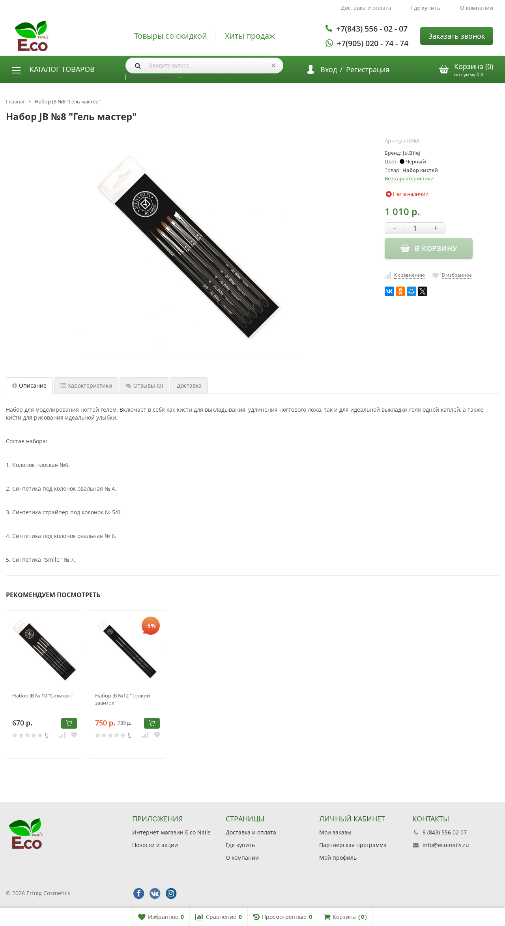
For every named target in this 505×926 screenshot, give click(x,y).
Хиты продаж (250, 36)
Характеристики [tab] (90, 385)
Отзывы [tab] (148, 385)
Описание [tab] (33, 385)
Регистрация (367, 69)
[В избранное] (74, 735)
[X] (422, 291)
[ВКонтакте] (389, 291)
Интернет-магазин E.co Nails (171, 832)
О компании (476, 7)
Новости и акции (155, 845)
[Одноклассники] (400, 291)
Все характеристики (409, 178)
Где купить (425, 7)
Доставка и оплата (366, 7)
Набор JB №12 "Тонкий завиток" (122, 699)
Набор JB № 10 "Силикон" (42, 695)
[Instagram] (171, 893)
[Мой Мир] (411, 291)
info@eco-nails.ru (446, 845)
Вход (328, 69)
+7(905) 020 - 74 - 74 (372, 43)
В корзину (69, 723)
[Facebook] (138, 893)
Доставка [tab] (189, 385)
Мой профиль (338, 857)
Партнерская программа (353, 845)
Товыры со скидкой (170, 36)
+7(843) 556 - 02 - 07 (372, 28)
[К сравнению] (62, 735)
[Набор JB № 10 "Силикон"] (44, 649)
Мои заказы (335, 832)
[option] (44, 684)
